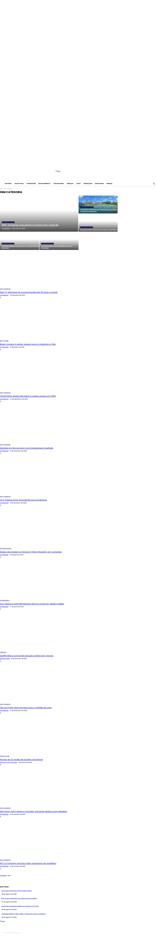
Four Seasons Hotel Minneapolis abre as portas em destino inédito (32, 603)
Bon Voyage (4, 341)
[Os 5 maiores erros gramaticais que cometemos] (40, 478)
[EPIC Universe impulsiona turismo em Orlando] (39, 214)
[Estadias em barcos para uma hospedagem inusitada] (40, 426)
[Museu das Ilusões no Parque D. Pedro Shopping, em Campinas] (40, 529)
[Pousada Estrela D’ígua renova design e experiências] (98, 223)
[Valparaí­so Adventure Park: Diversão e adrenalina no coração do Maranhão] (98, 204)
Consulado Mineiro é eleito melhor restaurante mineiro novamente (23, 914)
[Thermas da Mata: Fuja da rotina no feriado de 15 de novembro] (19, 241)
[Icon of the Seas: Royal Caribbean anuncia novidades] (59, 241)
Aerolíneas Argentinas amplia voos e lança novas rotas (20, 906)
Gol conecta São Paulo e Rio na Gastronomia (16, 891)
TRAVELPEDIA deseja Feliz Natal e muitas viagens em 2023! (28, 396)
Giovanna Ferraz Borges (8, 762)
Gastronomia (4, 756)
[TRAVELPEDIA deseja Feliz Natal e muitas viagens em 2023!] (40, 374)
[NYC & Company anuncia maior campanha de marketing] (40, 841)
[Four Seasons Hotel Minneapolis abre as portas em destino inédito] (40, 581)
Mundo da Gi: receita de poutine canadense (21, 759)
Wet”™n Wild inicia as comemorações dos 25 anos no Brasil (28, 292)
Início (1, 188)
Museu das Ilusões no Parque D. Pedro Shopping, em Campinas (31, 552)
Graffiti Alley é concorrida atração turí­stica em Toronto (26, 655)
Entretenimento (87, 207)
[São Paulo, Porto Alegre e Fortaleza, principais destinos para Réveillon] (40, 789)
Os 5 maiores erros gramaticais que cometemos (23, 500)
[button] (154, 183)
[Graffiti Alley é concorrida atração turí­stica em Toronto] (40, 633)
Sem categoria (8, 222)
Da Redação (4, 295)
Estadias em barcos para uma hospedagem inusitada (26, 448)
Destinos (3, 652)
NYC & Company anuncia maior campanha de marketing (28, 863)
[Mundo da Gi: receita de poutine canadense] (40, 737)
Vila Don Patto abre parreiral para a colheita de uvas (26, 707)
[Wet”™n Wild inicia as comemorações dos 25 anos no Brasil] (40, 270)
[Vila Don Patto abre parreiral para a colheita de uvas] (40, 685)
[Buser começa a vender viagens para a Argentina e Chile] (40, 322)
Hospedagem (5, 600)
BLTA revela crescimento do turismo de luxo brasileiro (19, 898)
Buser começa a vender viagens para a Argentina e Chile (28, 344)
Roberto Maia (5, 659)
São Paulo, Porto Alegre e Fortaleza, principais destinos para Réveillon (33, 811)
